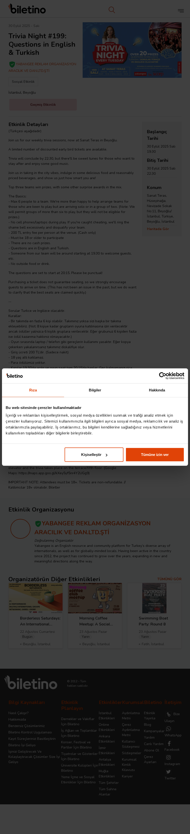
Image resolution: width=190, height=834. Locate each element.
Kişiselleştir (91, 454)
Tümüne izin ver (155, 454)
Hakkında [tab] (157, 390)
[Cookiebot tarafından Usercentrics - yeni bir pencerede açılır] (162, 375)
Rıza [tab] (33, 390)
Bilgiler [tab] (95, 390)
